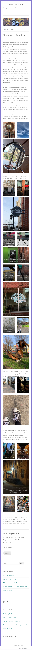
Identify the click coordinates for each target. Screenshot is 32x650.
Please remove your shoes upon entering (15, 586)
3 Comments (20, 38)
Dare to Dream (7, 590)
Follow (7, 553)
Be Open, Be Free (8, 575)
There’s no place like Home (11, 583)
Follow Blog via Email (11, 534)
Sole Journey (16, 4)
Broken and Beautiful (14, 35)
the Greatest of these (9, 579)
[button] (9, 130)
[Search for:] (11, 563)
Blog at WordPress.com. (16, 645)
